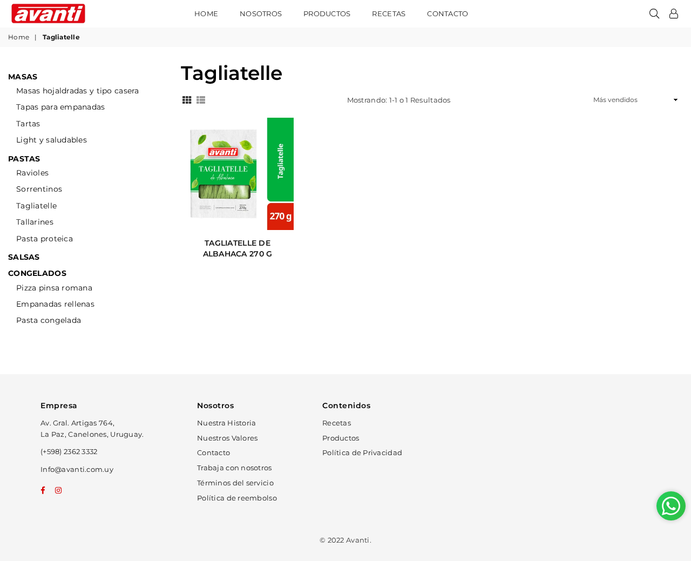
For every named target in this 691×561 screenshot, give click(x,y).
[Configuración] (674, 13)
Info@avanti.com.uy (76, 469)
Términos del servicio (235, 482)
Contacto (213, 452)
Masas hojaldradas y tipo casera (77, 91)
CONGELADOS (37, 273)
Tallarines (34, 222)
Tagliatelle (36, 206)
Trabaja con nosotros (234, 467)
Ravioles (32, 173)
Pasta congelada (48, 320)
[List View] (201, 99)
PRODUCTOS (326, 13)
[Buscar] (654, 13)
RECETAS (388, 13)
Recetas (336, 422)
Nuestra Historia (226, 422)
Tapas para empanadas (60, 107)
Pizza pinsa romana (54, 288)
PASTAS (24, 159)
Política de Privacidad (362, 452)
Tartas (28, 124)
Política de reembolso (237, 498)
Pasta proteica (44, 239)
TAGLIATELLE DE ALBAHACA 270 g (238, 248)
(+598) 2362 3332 (68, 451)
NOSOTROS (261, 13)
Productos (341, 438)
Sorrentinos (39, 189)
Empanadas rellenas (55, 304)
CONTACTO (447, 13)
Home (206, 13)
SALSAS (24, 257)
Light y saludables (51, 140)
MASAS (22, 77)
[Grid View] (187, 99)
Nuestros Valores (227, 438)
